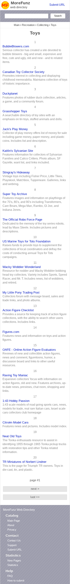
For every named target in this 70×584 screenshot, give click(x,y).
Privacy (11, 529)
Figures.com (11, 332)
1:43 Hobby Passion (16, 401)
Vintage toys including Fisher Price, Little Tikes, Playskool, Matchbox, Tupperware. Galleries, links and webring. (34, 180)
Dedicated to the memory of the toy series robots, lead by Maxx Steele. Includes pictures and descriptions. (33, 227)
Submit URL (57, 4)
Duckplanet (10, 93)
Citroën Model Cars (16, 422)
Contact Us (14, 540)
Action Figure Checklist (18, 310)
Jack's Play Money (15, 129)
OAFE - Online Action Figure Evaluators (29, 349)
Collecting (42, 24)
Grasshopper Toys (15, 111)
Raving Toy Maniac (15, 375)
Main (17, 24)
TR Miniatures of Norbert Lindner (24, 462)
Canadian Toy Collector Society (24, 72)
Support (12, 545)
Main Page (13, 520)
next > (35, 488)
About (10, 525)
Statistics (12, 564)
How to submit (15, 580)
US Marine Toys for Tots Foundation (26, 241)
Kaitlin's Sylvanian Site (18, 150)
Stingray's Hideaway (16, 172)
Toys (53, 24)
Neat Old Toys (12, 436)
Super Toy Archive (15, 194)
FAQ (10, 575)
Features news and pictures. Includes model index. (35, 426)
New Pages (14, 560)
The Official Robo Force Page (22, 219)
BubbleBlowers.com (16, 46)
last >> (34, 497)
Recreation (28, 24)
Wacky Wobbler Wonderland (22, 267)
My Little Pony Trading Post (21, 292)
